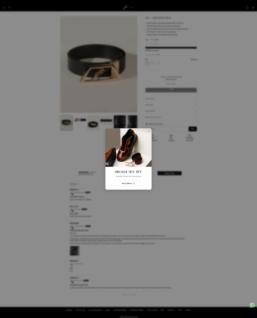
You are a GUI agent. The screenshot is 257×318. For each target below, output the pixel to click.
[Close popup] (148, 131)
